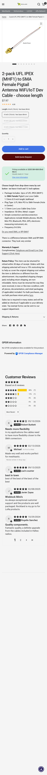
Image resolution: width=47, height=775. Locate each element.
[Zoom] (41, 24)
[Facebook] (10, 325)
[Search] (39, 4)
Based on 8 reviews (14, 385)
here (31, 295)
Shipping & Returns (10, 317)
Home (4, 17)
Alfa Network (41, 11)
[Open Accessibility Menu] (41, 769)
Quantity (5, 134)
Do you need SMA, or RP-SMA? (15, 232)
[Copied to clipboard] (24, 325)
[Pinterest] (17, 325)
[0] (43, 4)
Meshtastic (6, 11)
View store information (20, 177)
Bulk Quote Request (23, 157)
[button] (11, 390)
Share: (4, 325)
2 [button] (20, 540)
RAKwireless (18, 11)
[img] (21, 421)
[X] (13, 325)
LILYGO (29, 11)
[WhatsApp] (21, 325)
